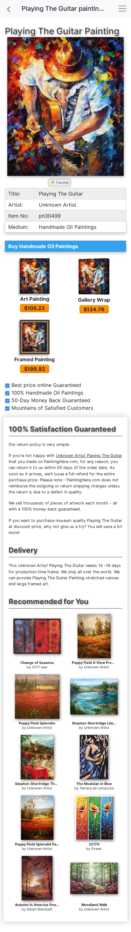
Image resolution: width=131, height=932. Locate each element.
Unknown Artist (96, 667)
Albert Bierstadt (39, 909)
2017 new (39, 667)
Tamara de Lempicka (96, 788)
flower (96, 848)
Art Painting (34, 299)
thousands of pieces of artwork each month (65, 503)
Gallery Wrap (94, 300)
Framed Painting (34, 359)
